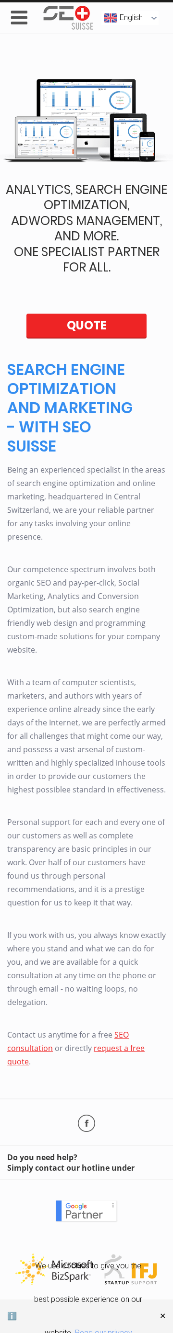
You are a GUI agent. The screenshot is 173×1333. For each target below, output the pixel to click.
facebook (86, 1123)
